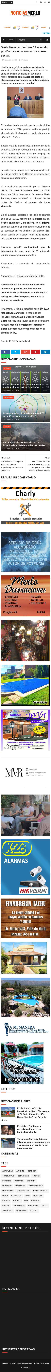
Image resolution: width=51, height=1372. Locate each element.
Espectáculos (23, 1191)
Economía (31, 1181)
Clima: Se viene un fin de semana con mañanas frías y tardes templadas (22, 386)
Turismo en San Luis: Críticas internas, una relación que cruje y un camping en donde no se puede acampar (33, 1143)
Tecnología (21, 1211)
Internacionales (40, 1191)
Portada (8, 39)
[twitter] (45, 2)
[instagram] (40, 2)
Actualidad (8, 397)
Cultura (36, 1176)
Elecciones (20, 1186)
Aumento (20, 1171)
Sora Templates (19, 1363)
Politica (6, 1201)
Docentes (19, 1181)
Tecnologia (7, 1211)
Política (17, 1201)
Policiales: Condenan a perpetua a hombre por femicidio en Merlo (29, 1129)
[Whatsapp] (5, 356)
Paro (27, 1196)
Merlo (5, 1196)
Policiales (37, 1196)
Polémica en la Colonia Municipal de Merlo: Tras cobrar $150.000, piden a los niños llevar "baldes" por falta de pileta (25, 1114)
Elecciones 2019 (36, 1186)
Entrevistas (7, 1191)
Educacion (7, 1186)
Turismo (33, 1211)
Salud (44, 1206)
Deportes (6, 1181)
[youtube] (49, 2)
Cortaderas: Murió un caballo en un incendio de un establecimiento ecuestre (24, 444)
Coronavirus (8, 1176)
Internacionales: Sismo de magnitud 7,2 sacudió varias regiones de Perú (23, 415)
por (26, 1201)
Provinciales (19, 1206)
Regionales (33, 1206)
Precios (5, 1206)
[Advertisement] (25, 1259)
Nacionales (16, 1196)
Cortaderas (23, 1176)
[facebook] (36, 2)
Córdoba (32, 1171)
